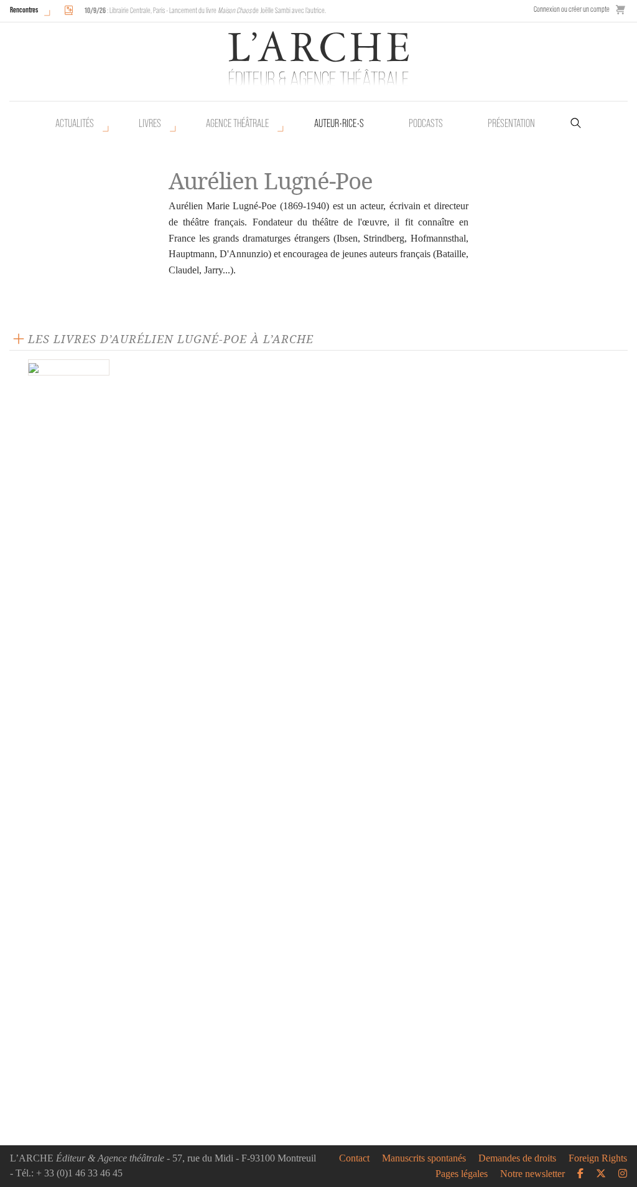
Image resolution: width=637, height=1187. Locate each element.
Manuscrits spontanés (424, 1158)
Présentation (511, 123)
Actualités (74, 123)
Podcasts (426, 123)
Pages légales (461, 1174)
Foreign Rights (598, 1158)
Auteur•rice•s (339, 123)
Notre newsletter (532, 1174)
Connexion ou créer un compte (572, 9)
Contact (354, 1158)
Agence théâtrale (237, 123)
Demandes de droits (517, 1158)
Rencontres (24, 9)
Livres (150, 123)
